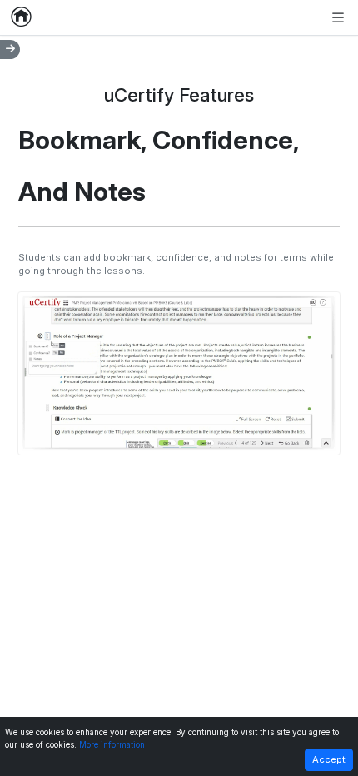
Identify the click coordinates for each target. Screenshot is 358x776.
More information (112, 744)
